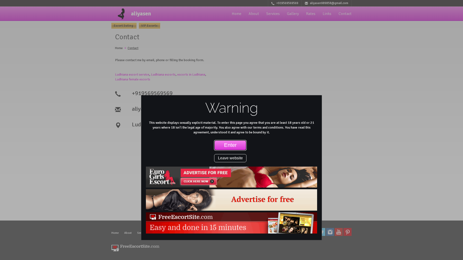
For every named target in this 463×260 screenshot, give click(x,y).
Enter (230, 145)
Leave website (230, 158)
